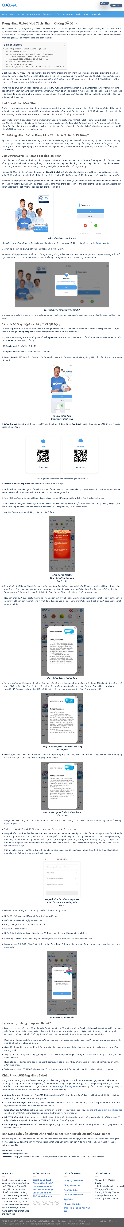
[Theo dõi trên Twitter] (44, 1203)
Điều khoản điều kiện (43, 1189)
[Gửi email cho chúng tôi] (48, 1203)
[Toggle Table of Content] (61, 45)
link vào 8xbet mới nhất (105, 1110)
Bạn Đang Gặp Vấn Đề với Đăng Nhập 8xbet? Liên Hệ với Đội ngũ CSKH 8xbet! (36, 67)
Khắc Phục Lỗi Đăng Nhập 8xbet (20, 64)
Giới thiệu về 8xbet (42, 1180)
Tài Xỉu (78, 14)
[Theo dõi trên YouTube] (57, 1203)
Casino (12, 14)
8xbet (4, 14)
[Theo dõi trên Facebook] (35, 1203)
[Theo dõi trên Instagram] (39, 1203)
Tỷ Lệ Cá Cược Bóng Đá (64, 14)
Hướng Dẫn (96, 14)
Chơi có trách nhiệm (42, 1196)
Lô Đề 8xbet (47, 14)
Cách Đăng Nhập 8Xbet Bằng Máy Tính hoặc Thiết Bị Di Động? (31, 54)
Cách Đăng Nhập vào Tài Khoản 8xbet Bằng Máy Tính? (30, 57)
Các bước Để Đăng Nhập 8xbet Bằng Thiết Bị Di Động (30, 59)
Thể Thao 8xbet (33, 14)
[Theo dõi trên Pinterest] (52, 1203)
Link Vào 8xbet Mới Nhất (17, 51)
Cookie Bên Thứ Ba (42, 1192)
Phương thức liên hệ (43, 1183)
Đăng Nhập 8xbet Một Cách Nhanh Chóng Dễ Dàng (26, 49)
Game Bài (20, 14)
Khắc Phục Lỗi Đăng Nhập (65, 1086)
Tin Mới (86, 14)
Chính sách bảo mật (42, 1186)
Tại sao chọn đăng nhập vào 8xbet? (21, 62)
